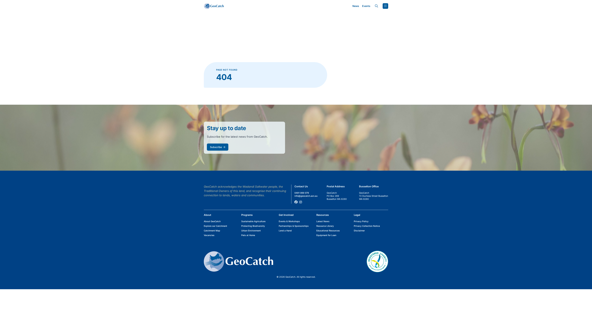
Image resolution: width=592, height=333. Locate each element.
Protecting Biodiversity (253, 226)
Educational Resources (328, 230)
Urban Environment (251, 230)
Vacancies (209, 235)
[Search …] (376, 6)
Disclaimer (359, 230)
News (355, 6)
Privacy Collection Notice (367, 226)
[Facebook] (296, 202)
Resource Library (325, 226)
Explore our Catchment (215, 226)
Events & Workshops (289, 221)
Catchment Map (212, 230)
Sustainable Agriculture (253, 221)
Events (366, 6)
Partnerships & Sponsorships (294, 226)
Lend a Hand (285, 230)
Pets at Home (248, 235)
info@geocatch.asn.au (305, 196)
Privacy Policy (361, 221)
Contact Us (301, 186)
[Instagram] (300, 202)
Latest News (322, 221)
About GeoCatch (212, 221)
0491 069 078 (301, 192)
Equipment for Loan (326, 235)
